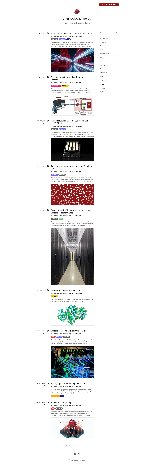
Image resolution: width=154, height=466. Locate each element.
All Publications (104, 38)
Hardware (103, 65)
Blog (101, 46)
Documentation (104, 53)
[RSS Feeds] (79, 453)
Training (102, 88)
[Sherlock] (77, 12)
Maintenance (104, 72)
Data (101, 50)
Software (103, 84)
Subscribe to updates (109, 4)
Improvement (104, 69)
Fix (101, 61)
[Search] (117, 33)
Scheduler (103, 80)
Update (102, 92)
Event (102, 57)
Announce (103, 42)
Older (74, 445)
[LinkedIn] (76, 453)
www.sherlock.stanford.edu (77, 22)
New (101, 76)
